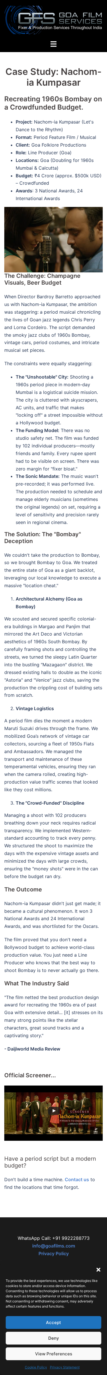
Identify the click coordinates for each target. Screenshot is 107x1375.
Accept (53, 1322)
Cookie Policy (36, 1367)
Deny (53, 1338)
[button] (98, 1270)
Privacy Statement (65, 1367)
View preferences (53, 1353)
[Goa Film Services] (53, 19)
